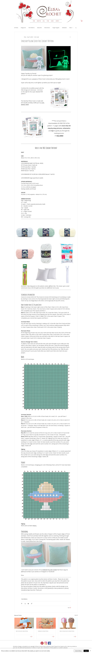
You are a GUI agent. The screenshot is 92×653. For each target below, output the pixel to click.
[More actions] (70, 37)
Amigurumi (23, 27)
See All (76, 615)
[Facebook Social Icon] (49, 643)
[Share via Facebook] (21, 603)
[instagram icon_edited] (45, 643)
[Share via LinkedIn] (28, 603)
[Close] (90, 651)
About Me (39, 27)
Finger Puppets (56, 27)
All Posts (16, 27)
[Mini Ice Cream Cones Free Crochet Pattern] (68, 623)
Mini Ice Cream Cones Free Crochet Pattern (67, 631)
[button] (48, 21)
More (70, 27)
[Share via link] (31, 603)
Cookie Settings (78, 651)
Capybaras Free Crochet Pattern (43, 631)
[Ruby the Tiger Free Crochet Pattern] (24, 623)
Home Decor (47, 27)
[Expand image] (44, 48)
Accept (86, 651)
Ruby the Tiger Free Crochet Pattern (22, 631)
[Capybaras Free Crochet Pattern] (46, 623)
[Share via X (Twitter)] (25, 603)
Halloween (64, 27)
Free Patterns (32, 27)
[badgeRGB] (42, 643)
